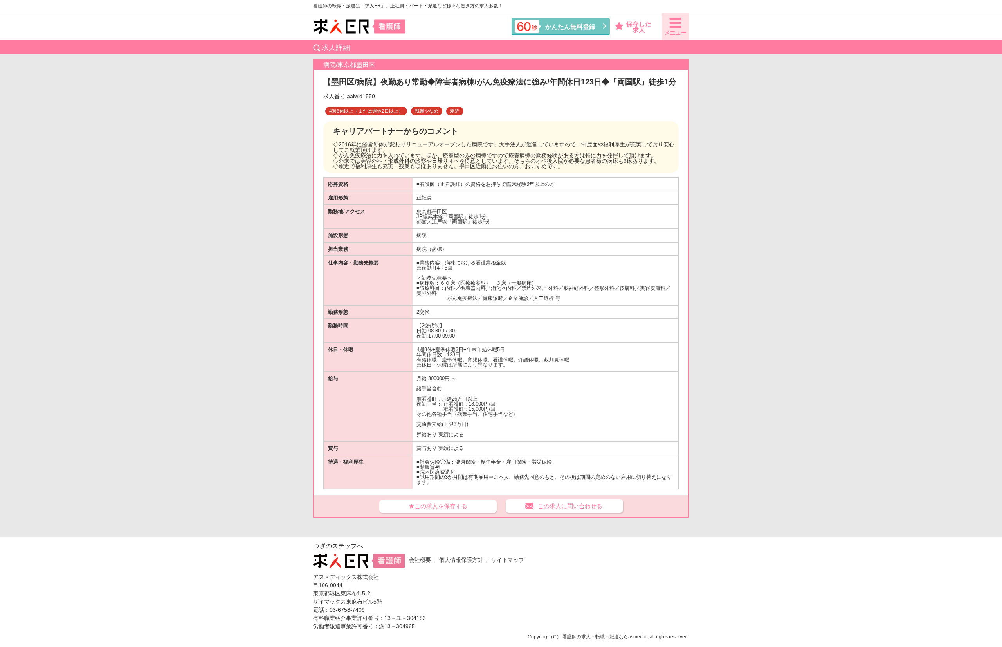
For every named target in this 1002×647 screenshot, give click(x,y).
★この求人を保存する (438, 506)
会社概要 (420, 560)
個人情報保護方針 (461, 560)
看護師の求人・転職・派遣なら (595, 637)
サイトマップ (507, 560)
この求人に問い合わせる (570, 506)
